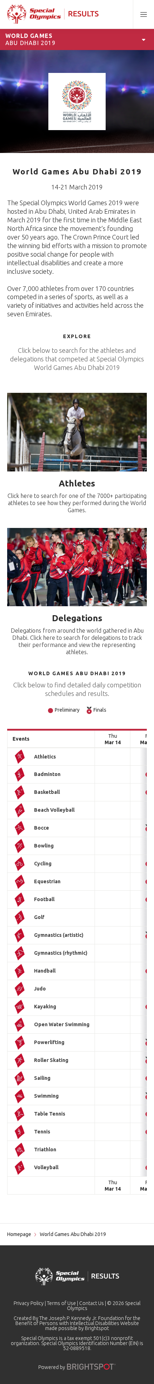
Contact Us (91, 1303)
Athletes (77, 483)
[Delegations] (77, 567)
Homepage (19, 1234)
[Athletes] (77, 432)
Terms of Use (61, 1303)
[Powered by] (91, 1367)
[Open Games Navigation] (143, 39)
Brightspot (97, 1328)
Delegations (77, 618)
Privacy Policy (29, 1303)
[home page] (52, 14)
